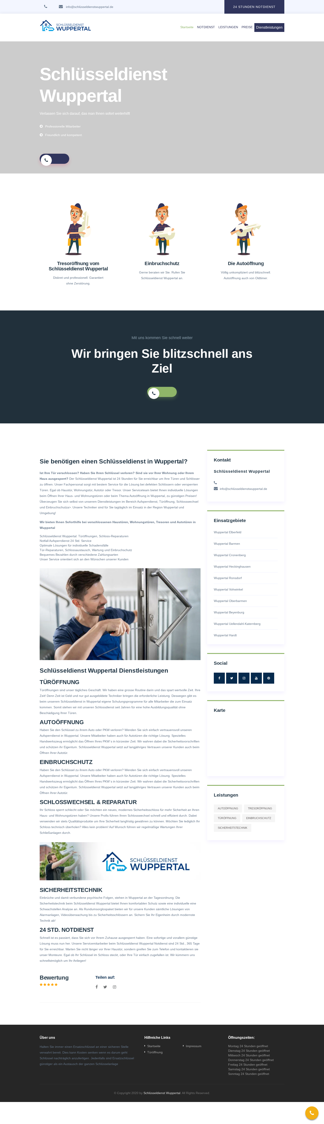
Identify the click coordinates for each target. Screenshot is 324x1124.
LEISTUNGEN (228, 27)
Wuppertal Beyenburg (229, 612)
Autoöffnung (228, 808)
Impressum (193, 1046)
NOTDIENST (206, 27)
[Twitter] (231, 678)
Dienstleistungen (269, 27)
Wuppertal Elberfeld (227, 532)
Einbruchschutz (56, 507)
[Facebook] (219, 678)
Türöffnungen (87, 536)
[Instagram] (244, 678)
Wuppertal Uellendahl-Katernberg (237, 624)
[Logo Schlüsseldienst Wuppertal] (91, 27)
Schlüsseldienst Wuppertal (161, 1093)
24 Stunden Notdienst (254, 7)
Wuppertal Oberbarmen (230, 601)
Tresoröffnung (260, 808)
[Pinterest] (268, 678)
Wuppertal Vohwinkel (228, 589)
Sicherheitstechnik (53, 903)
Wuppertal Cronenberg (230, 555)
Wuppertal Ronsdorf (228, 578)
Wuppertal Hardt (225, 635)
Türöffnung (227, 818)
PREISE (247, 27)
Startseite (187, 27)
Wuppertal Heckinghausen (232, 566)
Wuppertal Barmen (227, 543)
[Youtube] (256, 678)
